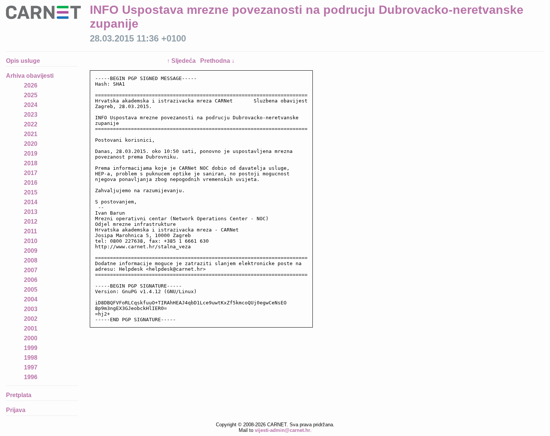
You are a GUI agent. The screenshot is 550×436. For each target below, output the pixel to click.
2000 (30, 338)
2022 (30, 124)
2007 (30, 270)
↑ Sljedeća (182, 61)
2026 (30, 85)
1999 (30, 348)
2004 (30, 299)
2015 (30, 192)
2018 (30, 163)
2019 (30, 153)
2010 (30, 241)
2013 (30, 212)
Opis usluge (23, 61)
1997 (30, 367)
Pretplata (18, 395)
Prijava (15, 410)
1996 (30, 377)
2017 (30, 173)
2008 (30, 260)
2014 (30, 202)
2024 (30, 105)
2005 (30, 289)
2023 (30, 114)
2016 (30, 182)
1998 (30, 357)
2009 (30, 251)
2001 (30, 328)
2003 (30, 309)
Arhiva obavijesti (30, 76)
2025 (30, 95)
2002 (30, 319)
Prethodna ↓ (217, 61)
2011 (30, 231)
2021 (30, 134)
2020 (30, 144)
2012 (30, 221)
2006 (30, 280)
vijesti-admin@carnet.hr (282, 430)
